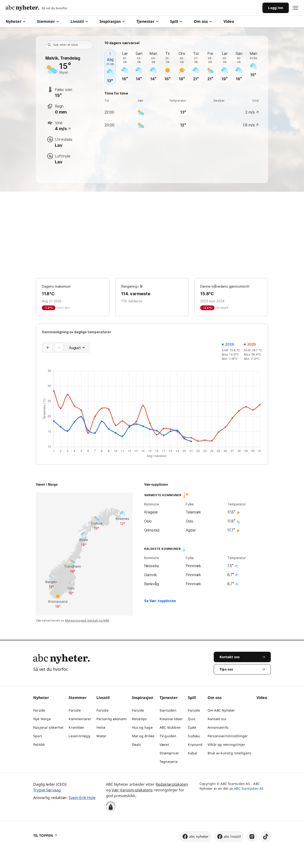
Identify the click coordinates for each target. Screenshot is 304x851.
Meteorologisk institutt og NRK (87, 620)
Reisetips (139, 719)
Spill (174, 21)
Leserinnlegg (79, 736)
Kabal (192, 753)
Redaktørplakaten (172, 784)
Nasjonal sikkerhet (48, 727)
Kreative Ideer (171, 719)
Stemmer (46, 21)
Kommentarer (80, 719)
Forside (39, 710)
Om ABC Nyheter (221, 710)
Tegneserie (169, 761)
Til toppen (43, 835)
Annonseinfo (218, 727)
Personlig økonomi (111, 719)
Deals (136, 744)
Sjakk (192, 727)
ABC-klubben (170, 727)
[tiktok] (266, 836)
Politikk (39, 744)
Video (228, 21)
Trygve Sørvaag (47, 790)
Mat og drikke (143, 736)
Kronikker (76, 727)
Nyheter (13, 21)
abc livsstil (232, 836)
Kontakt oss (217, 719)
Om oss (201, 21)
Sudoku (194, 736)
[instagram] (252, 836)
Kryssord (195, 744)
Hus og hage (142, 727)
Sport (37, 736)
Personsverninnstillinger (228, 736)
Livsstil (77, 21)
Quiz (191, 719)
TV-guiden (168, 736)
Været (164, 744)
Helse (100, 727)
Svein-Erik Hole (82, 797)
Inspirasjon (110, 21)
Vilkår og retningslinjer (226, 744)
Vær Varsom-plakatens (132, 790)
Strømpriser (169, 753)
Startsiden (168, 710)
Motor (101, 736)
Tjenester (145, 21)
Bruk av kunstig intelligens (229, 753)
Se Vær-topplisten (160, 601)
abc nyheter (199, 836)
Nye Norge (42, 719)
